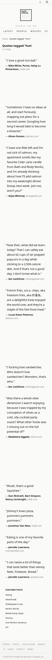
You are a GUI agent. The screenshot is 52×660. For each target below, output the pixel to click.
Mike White (14, 65)
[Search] (47, 2)
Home (5, 38)
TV (46, 31)
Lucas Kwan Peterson (20, 314)
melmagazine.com (35, 278)
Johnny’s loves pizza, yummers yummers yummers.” (20, 515)
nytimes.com (32, 136)
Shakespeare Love (14, 604)
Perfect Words (12, 608)
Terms (30, 649)
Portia (26, 65)
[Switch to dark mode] (40, 2)
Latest (8, 31)
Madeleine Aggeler (19, 436)
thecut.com (36, 436)
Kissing (9, 618)
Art (6, 627)
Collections (28, 644)
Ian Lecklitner (16, 278)
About (11, 649)
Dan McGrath (16, 495)
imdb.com (25, 69)
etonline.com (36, 577)
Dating (8, 594)
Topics (15, 644)
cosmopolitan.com (14, 550)
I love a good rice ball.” (22, 60)
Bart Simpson (33, 495)
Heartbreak (10, 599)
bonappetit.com (34, 195)
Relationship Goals (14, 613)
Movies (35, 31)
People (22, 31)
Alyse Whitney (16, 195)
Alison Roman (16, 136)
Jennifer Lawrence (18, 547)
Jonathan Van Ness (19, 525)
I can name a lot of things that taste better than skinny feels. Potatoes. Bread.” (26, 567)
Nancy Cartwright (15, 499)
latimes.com (11, 318)
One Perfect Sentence (15, 622)
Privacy (21, 649)
